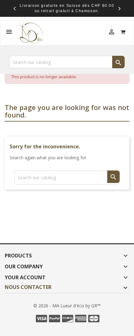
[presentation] (14, 8)
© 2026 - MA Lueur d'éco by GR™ (67, 306)
